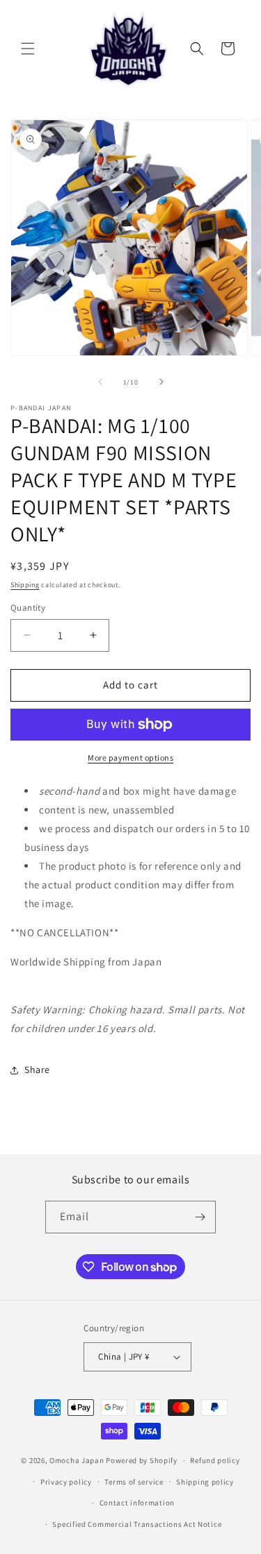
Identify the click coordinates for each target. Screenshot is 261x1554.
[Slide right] (161, 381)
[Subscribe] (199, 1217)
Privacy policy (66, 1482)
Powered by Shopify (141, 1460)
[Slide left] (100, 381)
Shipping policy (205, 1482)
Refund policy (214, 1460)
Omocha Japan (76, 1460)
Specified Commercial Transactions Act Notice (136, 1524)
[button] (28, 48)
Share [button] (37, 1069)
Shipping (25, 584)
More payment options (130, 757)
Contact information (137, 1502)
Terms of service (133, 1482)
